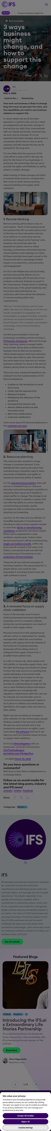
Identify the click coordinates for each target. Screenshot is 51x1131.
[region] (25, 1111)
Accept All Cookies (25, 1116)
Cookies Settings (25, 1128)
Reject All (25, 1122)
